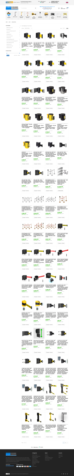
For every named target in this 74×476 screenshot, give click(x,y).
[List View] (67, 28)
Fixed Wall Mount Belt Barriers (26, 42)
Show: (61, 28)
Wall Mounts (8, 47)
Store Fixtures (34, 466)
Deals (7, 32)
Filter (8, 55)
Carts (46, 16)
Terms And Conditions (48, 458)
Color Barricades (59, 179)
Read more (61, 190)
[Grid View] (66, 28)
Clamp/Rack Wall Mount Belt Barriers (51, 339)
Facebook (62, 474)
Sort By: (23, 28)
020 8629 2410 (10, 466)
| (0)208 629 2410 (48, 8)
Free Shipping (32, 42)
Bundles (47, 232)
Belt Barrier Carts (9, 27)
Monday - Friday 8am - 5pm (47, 9)
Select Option (26, 54)
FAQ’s (59, 457)
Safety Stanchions (35, 457)
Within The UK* (13, 2)
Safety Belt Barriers (21, 17)
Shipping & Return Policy (49, 457)
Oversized (68, 179)
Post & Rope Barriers (28, 17)
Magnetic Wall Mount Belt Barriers (54, 284)
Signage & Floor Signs (40, 17)
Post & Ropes (34, 458)
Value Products (8, 17)
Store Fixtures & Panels (52, 17)
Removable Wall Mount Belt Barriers (31, 96)
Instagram (65, 474)
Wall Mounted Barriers (33, 17)
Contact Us (47, 456)
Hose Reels (8, 34)
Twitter (63, 474)
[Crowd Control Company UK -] (12, 8)
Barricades (59, 16)
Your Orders (61, 456)
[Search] (36, 8)
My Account (60, 454)
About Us (46, 454)
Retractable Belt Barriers (67, 424)
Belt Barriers (15, 16)
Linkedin (67, 474)
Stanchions (8, 44)
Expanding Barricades (65, 17)
